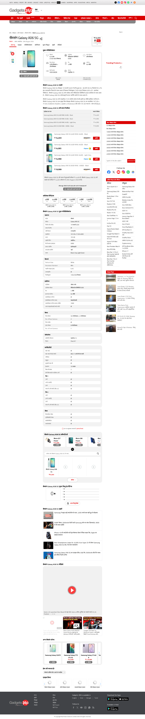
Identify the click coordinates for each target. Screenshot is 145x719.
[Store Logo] (95, 40)
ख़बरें (53, 45)
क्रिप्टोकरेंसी (122, 18)
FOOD (41, 2)
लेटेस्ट (109, 183)
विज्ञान (66, 22)
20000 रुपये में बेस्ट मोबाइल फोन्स (115, 141)
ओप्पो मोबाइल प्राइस (65, 687)
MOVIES (30, 2)
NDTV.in (55, 707)
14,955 (57, 149)
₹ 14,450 (97, 38)
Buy (98, 40)
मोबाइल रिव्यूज (110, 272)
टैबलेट (20, 22)
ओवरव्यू (13, 45)
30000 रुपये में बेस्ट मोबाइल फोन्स (115, 148)
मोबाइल (13, 22)
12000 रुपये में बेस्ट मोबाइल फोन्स (115, 135)
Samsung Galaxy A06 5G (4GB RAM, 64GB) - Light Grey (72, 155)
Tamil (96, 698)
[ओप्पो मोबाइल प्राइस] (65, 682)
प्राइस (20, 45)
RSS (35, 695)
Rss (93, 707)
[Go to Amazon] (49, 137)
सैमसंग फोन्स (28, 33)
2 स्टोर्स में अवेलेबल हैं (97, 43)
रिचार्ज (105, 18)
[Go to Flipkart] (49, 148)
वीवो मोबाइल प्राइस (95, 687)
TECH (58, 2)
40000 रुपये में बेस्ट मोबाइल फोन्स (115, 154)
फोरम (97, 18)
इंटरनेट (74, 22)
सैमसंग (11, 41)
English (74, 698)
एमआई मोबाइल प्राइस (80, 687)
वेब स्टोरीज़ (97, 22)
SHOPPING (70, 2)
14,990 (57, 159)
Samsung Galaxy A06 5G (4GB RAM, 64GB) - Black (71, 134)
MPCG (88, 2)
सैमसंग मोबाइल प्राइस (49, 687)
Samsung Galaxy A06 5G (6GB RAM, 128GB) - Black (71, 166)
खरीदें (96, 138)
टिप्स (52, 22)
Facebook (73, 707)
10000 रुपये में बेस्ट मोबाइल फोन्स (115, 132)
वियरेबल (89, 22)
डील (112, 18)
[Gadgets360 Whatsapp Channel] (128, 172)
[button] (99, 441)
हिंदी (26, 2)
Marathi (93, 2)
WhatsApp (89, 707)
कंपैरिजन (37, 45)
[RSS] (134, 2)
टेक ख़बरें (20, 18)
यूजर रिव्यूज (46, 45)
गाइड (75, 18)
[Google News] (133, 172)
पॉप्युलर (124, 183)
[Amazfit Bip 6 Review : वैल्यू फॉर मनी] (121, 331)
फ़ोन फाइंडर (20, 33)
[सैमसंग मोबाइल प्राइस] (50, 682)
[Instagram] (123, 172)
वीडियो (57, 18)
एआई (30, 17)
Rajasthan (81, 2)
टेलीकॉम (59, 22)
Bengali (89, 698)
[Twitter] (113, 172)
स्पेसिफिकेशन (28, 45)
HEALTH (53, 2)
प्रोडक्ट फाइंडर (86, 18)
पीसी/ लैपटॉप (43, 22)
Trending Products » (114, 63)
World (16, 2)
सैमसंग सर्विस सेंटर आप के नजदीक (53, 672)
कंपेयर (25, 72)
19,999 (57, 170)
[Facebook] (108, 172)
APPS (75, 2)
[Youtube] (118, 172)
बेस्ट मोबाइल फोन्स (111, 129)
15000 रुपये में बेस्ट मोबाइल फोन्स (115, 138)
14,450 (57, 138)
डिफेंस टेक (67, 18)
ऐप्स (27, 22)
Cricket (35, 2)
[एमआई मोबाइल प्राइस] (80, 682)
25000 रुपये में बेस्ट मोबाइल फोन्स (115, 144)
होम (12, 18)
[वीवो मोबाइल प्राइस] (95, 682)
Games (63, 2)
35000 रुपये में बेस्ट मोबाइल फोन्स (115, 151)
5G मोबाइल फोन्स (111, 125)
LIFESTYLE (47, 2)
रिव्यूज (42, 18)
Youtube (81, 707)
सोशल (81, 22)
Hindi (81, 698)
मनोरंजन (34, 22)
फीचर (49, 18)
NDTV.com (56, 705)
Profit (21, 2)
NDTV (11, 2)
